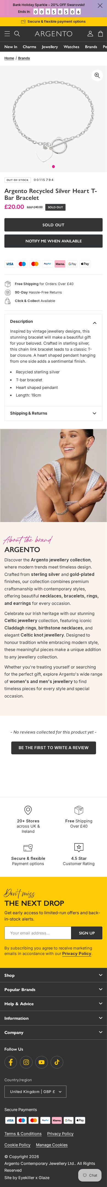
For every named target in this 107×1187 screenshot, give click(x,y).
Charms (29, 46)
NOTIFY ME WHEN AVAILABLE (54, 241)
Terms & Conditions (23, 1133)
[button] (7, 34)
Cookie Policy (17, 1144)
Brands (91, 46)
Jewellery (50, 46)
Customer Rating (79, 861)
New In (10, 46)
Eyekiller (26, 1177)
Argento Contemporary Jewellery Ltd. (39, 1163)
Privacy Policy (76, 953)
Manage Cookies (52, 1144)
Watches (71, 46)
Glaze (44, 1177)
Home (9, 58)
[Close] (100, 5)
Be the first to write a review (54, 747)
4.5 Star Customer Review (62, 21)
